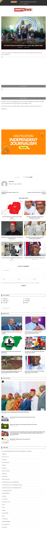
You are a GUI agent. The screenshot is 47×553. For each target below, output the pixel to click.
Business (4, 454)
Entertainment (5, 462)
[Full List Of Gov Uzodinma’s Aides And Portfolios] (23, 396)
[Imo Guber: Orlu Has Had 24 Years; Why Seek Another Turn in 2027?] (35, 343)
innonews (20, 47)
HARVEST (4, 473)
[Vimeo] (27, 3)
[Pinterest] (24, 3)
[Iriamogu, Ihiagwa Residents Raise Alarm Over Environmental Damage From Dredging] (11, 363)
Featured (4, 468)
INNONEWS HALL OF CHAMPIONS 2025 (11, 487)
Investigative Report (7, 490)
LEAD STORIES (5, 493)
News (3, 507)
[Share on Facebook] (25, 177)
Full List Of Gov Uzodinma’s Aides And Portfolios (15, 412)
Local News (5, 499)
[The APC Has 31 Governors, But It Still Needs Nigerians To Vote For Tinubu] (35, 363)
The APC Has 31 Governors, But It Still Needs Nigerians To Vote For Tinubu (34, 372)
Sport (3, 516)
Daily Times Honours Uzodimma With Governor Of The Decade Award (33, 332)
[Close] (1, 1)
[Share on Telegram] (30, 177)
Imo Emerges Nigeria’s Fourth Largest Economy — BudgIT (11, 332)
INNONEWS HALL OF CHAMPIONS (10, 482)
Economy (4, 459)
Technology (5, 518)
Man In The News (6, 501)
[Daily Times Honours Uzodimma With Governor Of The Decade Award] (35, 323)
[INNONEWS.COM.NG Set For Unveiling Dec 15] (5, 441)
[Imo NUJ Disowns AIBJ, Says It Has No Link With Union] (11, 343)
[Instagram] (22, 3)
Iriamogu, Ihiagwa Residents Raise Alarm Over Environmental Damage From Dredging (11, 372)
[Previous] (17, 2)
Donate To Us (5, 456)
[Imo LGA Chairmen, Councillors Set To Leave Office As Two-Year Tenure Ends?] (12, 208)
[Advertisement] (11, 119)
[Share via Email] (31, 177)
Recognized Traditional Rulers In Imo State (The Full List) (22, 417)
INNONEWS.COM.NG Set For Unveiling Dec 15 (20, 439)
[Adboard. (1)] (23, 130)
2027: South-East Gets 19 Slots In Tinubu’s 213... (35, 257)
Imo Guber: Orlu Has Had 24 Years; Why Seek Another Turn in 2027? (34, 352)
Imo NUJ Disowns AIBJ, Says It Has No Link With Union (11, 352)
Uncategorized (5, 524)
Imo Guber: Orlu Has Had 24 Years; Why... (29, 1)
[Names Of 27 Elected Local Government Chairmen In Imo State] (5, 426)
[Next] (19, 2)
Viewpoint (4, 527)
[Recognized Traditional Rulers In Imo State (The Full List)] (5, 419)
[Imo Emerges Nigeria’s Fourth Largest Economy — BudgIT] (11, 323)
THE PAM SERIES (6, 521)
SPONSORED (5, 513)
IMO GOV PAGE (5, 479)
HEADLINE (4, 476)
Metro (3, 504)
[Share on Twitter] (26, 177)
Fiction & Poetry (6, 470)
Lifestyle (4, 496)
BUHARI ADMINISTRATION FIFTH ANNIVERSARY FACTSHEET (17, 451)
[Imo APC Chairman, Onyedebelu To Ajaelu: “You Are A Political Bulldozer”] (12, 249)
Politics (4, 510)
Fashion (4, 465)
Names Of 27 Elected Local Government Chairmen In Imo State (23, 424)
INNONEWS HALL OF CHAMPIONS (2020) (12, 485)
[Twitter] (20, 3)
